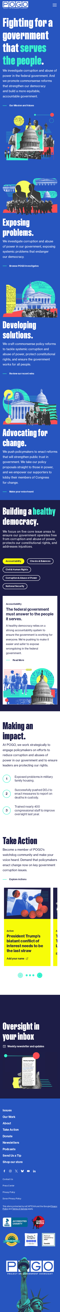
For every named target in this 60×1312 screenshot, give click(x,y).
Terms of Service (19, 1209)
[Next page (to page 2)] (39, 975)
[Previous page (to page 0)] (20, 975)
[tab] (13, 561)
